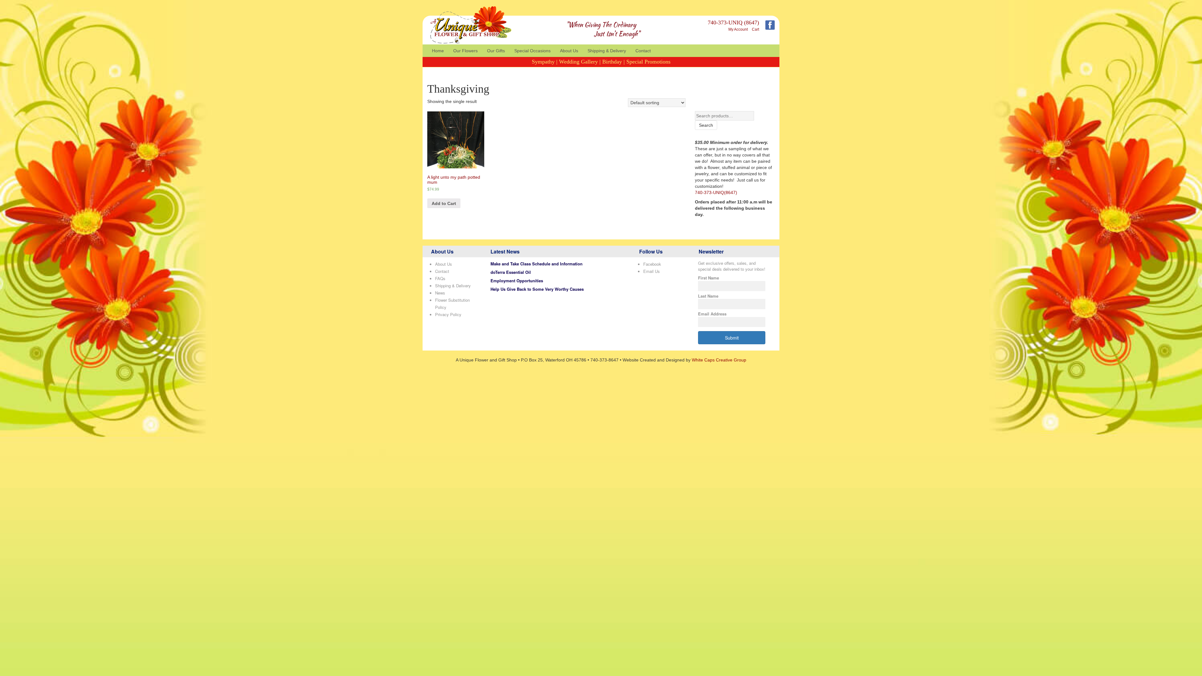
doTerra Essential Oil (511, 272)
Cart (755, 29)
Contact (643, 50)
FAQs (440, 278)
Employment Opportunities (517, 281)
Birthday (612, 62)
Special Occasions (532, 50)
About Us (569, 50)
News (440, 293)
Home (438, 50)
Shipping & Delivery (607, 50)
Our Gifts (496, 50)
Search (706, 125)
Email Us (651, 271)
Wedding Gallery (578, 62)
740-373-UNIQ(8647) (716, 192)
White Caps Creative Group (719, 359)
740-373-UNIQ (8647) (733, 22)
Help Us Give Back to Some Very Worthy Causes (537, 289)
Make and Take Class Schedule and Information (537, 264)
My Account (738, 29)
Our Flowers (465, 50)
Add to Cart (444, 203)
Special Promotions (648, 62)
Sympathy (543, 62)
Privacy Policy (448, 314)
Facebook (652, 264)
